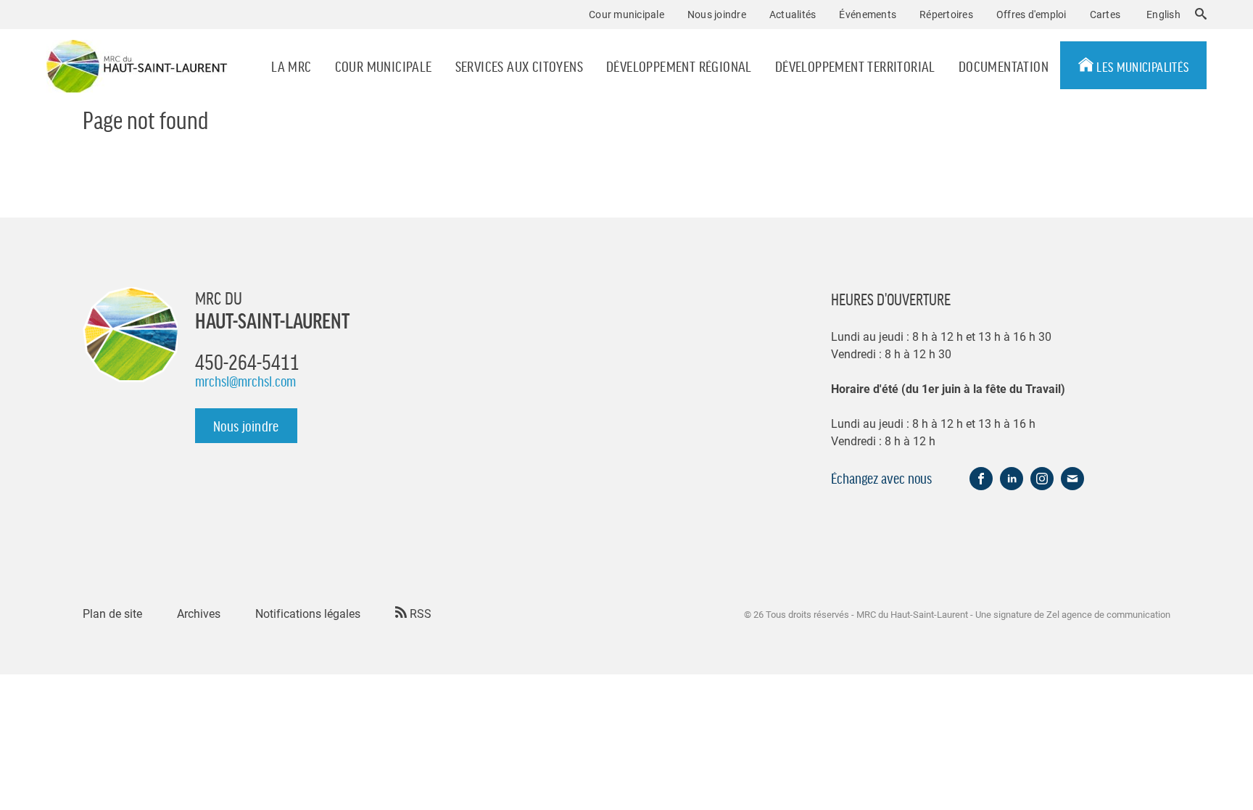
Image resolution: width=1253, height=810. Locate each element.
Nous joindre (716, 14)
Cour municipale (383, 66)
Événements (867, 14)
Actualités (792, 14)
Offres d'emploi (1031, 14)
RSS (419, 613)
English (1163, 14)
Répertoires (946, 14)
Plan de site (112, 613)
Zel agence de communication (1108, 614)
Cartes (1105, 14)
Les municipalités (1141, 66)
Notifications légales (307, 613)
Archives (198, 613)
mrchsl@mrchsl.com (245, 381)
